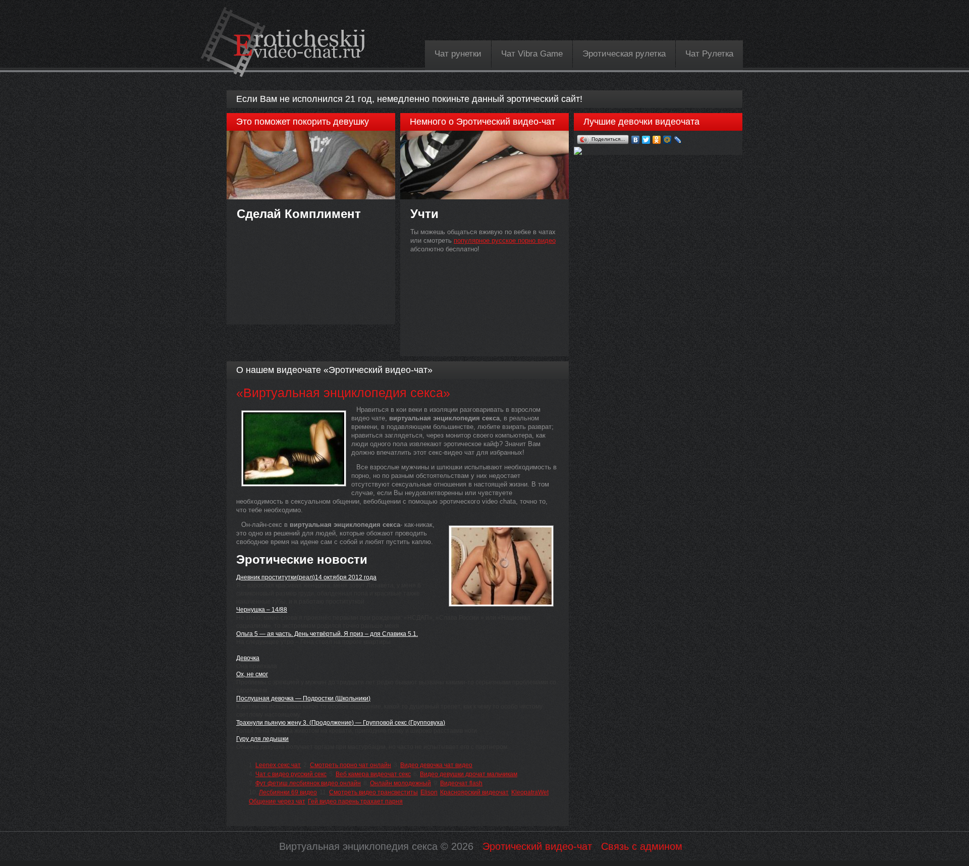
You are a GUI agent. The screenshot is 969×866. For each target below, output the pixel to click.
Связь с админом (641, 846)
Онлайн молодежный (400, 783)
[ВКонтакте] (635, 139)
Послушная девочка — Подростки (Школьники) (303, 698)
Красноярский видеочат (474, 792)
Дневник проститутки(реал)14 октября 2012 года (306, 577)
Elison (429, 792)
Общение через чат (277, 801)
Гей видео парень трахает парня (355, 801)
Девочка (247, 658)
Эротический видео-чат (537, 846)
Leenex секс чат (278, 765)
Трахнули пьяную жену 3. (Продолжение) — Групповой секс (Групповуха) (340, 722)
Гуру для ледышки (262, 738)
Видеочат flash (461, 783)
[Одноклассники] (657, 139)
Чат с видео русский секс (291, 774)
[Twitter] (646, 139)
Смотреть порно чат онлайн (350, 765)
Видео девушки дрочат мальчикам (468, 774)
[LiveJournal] (678, 139)
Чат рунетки (458, 54)
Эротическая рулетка (624, 54)
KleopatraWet (530, 792)
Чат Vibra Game (532, 54)
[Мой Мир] (667, 139)
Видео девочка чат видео (436, 765)
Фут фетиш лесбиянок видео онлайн (308, 783)
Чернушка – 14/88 (261, 609)
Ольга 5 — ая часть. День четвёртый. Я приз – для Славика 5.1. (327, 633)
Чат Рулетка (709, 54)
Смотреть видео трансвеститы (373, 792)
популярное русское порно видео (505, 240)
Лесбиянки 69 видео (288, 792)
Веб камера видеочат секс (373, 774)
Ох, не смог (252, 674)
